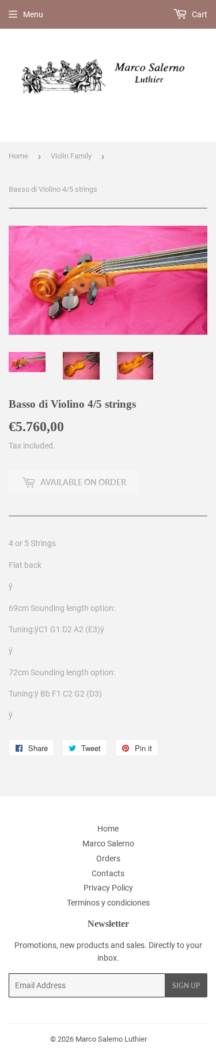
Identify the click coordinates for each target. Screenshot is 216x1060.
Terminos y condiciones (108, 902)
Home (18, 156)
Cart (198, 14)
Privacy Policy (108, 887)
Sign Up (186, 985)
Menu (33, 14)
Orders (108, 858)
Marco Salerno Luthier (111, 1039)
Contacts (108, 873)
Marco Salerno (108, 843)
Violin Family (71, 156)
